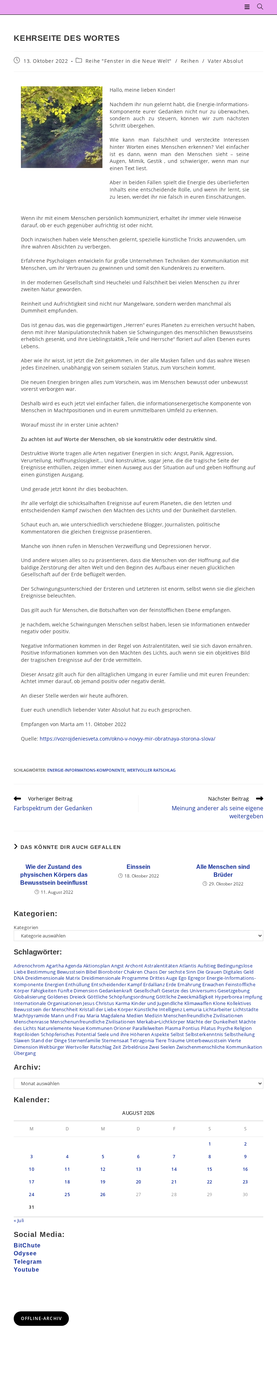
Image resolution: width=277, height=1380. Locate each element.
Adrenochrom (29, 965)
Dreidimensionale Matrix (52, 978)
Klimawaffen (198, 1003)
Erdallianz (154, 984)
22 (209, 1182)
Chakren (133, 972)
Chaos (151, 972)
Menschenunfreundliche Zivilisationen (93, 1021)
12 (103, 1169)
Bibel (91, 972)
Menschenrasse (31, 1021)
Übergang (24, 1053)
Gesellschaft (147, 990)
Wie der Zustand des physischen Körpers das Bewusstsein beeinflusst (54, 875)
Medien (135, 1015)
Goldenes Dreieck (66, 996)
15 (209, 1169)
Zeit (117, 1047)
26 (103, 1194)
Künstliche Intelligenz (158, 1009)
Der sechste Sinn (177, 972)
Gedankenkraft (115, 990)
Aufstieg (207, 965)
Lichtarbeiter (217, 1009)
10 (31, 1169)
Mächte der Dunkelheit (212, 1021)
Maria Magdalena (106, 1015)
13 (138, 1169)
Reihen (190, 60)
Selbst (177, 1034)
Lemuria (192, 1009)
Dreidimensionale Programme (115, 978)
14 (174, 1169)
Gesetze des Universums (189, 990)
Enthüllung (77, 984)
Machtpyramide (31, 1015)
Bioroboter (110, 972)
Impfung (252, 996)
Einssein (138, 867)
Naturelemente (55, 1028)
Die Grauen (209, 972)
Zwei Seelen (162, 1047)
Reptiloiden (26, 1034)
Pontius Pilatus (199, 1028)
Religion (243, 1028)
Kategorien (26, 927)
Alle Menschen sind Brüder (223, 871)
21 (174, 1182)
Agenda (73, 965)
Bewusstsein (71, 972)
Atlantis (187, 965)
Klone (219, 1003)
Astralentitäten (161, 965)
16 (245, 1169)
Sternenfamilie (84, 1040)
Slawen (22, 1040)
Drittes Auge (163, 978)
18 (67, 1182)
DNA (19, 978)
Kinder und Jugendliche (157, 1003)
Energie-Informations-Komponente (86, 770)
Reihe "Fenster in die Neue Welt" (128, 60)
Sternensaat (115, 1040)
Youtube (26, 1270)
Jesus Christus (98, 1003)
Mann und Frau (68, 1015)
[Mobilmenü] (248, 7)
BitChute (27, 1245)
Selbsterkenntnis (204, 1034)
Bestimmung (41, 972)
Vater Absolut (225, 60)
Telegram (28, 1262)
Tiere (161, 1040)
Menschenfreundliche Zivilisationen (203, 1015)
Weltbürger (51, 1047)
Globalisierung (30, 996)
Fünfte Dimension (78, 990)
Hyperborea (228, 996)
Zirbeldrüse (135, 1047)
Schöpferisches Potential (68, 1034)
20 (138, 1182)
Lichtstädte (245, 1009)
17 (31, 1182)
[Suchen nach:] (257, 7)
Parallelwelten (148, 1028)
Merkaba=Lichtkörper (161, 1021)
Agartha (55, 965)
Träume (176, 1040)
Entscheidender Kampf (116, 984)
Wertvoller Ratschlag (151, 770)
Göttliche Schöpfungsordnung (121, 996)
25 (67, 1194)
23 (245, 1182)
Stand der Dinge (49, 1040)
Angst (117, 965)
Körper (125, 1009)
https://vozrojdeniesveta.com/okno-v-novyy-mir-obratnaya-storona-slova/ (127, 738)
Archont (134, 965)
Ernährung (189, 984)
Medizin (153, 1015)
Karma (122, 1003)
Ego (183, 978)
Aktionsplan (96, 965)
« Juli (19, 1220)
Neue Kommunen (93, 1028)
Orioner (122, 1028)
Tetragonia (142, 1040)
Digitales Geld (238, 972)
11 (67, 1169)
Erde (171, 984)
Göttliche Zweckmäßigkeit (185, 996)
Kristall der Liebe (97, 1009)
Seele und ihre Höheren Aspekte (133, 1034)
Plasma (173, 1028)
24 (31, 1194)
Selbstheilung (239, 1034)
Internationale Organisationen (48, 1003)
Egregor (196, 978)
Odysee (25, 1253)
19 (103, 1182)
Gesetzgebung (233, 990)
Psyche (225, 1028)
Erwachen (213, 984)
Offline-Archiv (41, 1318)
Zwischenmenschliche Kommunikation (219, 1047)
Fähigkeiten (44, 990)
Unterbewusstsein (206, 1040)
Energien (54, 984)
